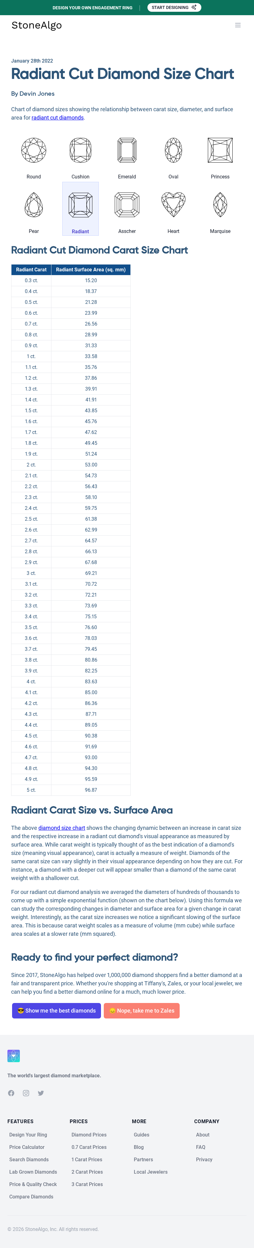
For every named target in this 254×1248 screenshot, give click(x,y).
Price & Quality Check (33, 1184)
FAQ (200, 1147)
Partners (143, 1160)
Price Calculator (27, 1147)
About (202, 1135)
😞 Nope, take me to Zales (141, 1010)
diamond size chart (61, 828)
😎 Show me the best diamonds (56, 1010)
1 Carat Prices (87, 1160)
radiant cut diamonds (58, 117)
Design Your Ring (28, 1135)
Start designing (171, 7)
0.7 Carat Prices (89, 1147)
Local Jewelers (151, 1172)
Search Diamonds (29, 1160)
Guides (141, 1135)
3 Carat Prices (87, 1184)
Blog (139, 1147)
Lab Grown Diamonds (33, 1172)
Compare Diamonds (31, 1197)
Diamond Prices (89, 1135)
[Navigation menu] (238, 25)
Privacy (204, 1160)
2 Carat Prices (87, 1172)
